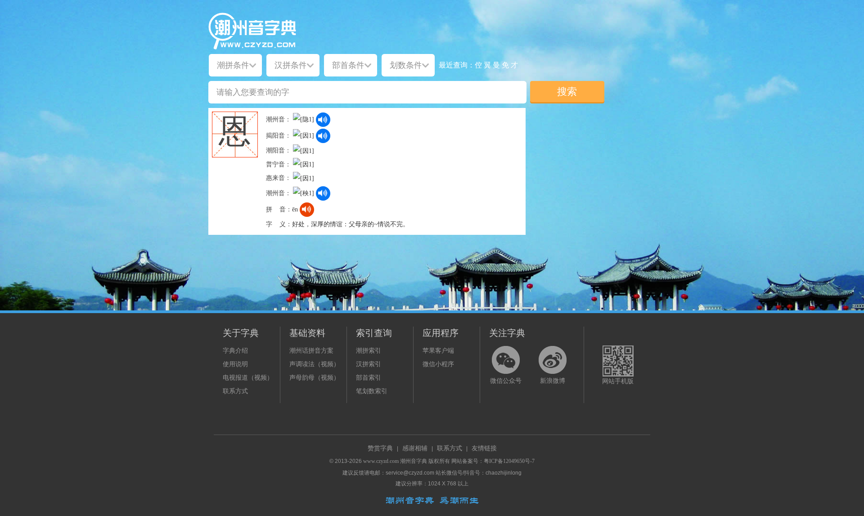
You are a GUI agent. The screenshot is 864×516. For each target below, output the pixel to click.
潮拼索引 (368, 350)
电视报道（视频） (248, 377)
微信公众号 (506, 380)
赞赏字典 (380, 448)
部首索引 (368, 377)
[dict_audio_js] (323, 119)
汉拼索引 (368, 364)
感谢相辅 (415, 448)
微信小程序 (438, 364)
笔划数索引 (371, 391)
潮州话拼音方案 (311, 350)
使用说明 (235, 364)
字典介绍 (235, 350)
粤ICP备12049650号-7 (509, 461)
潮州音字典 (413, 461)
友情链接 (484, 448)
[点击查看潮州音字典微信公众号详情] (505, 360)
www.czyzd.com (381, 461)
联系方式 (235, 391)
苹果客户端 (438, 350)
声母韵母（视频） (314, 377)
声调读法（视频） (314, 364)
